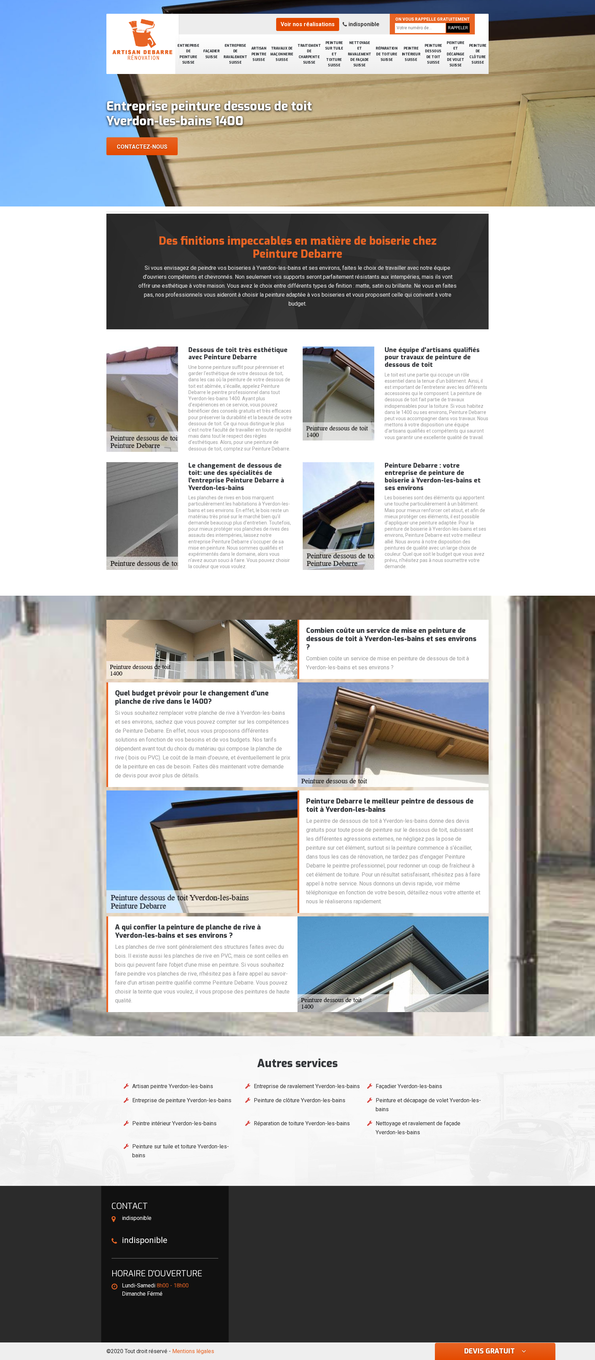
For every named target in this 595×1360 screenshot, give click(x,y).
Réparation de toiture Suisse (386, 54)
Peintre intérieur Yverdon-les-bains (174, 1123)
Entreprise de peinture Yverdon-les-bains (181, 1100)
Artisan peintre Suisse (259, 54)
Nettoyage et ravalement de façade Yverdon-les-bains (418, 1128)
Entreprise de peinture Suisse (188, 54)
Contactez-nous (142, 147)
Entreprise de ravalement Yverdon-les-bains (307, 1086)
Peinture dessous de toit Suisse (433, 54)
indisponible (363, 24)
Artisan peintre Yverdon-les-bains (172, 1086)
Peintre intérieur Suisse (411, 54)
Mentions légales (193, 1351)
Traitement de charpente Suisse (309, 54)
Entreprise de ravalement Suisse (235, 54)
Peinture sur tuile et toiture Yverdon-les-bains (180, 1151)
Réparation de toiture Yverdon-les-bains (302, 1123)
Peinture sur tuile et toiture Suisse (334, 54)
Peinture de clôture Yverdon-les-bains (299, 1100)
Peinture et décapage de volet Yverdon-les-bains (428, 1105)
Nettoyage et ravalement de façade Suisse (359, 54)
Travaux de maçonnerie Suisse (281, 54)
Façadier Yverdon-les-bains (409, 1086)
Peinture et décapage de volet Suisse (455, 54)
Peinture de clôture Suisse (478, 54)
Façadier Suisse (211, 54)
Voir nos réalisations (308, 24)
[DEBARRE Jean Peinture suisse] (142, 39)
